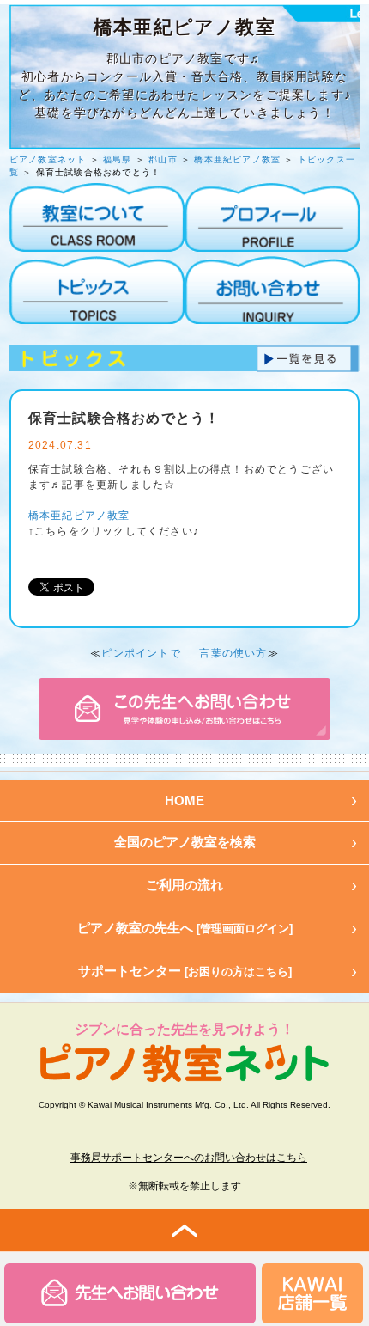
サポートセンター (185, 970)
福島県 (117, 159)
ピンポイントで (140, 653)
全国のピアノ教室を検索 (185, 841)
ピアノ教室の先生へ (185, 927)
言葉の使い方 (233, 653)
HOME (184, 800)
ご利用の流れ (184, 884)
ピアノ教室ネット (48, 159)
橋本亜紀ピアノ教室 (237, 159)
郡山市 (163, 159)
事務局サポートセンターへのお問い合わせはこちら (188, 1157)
